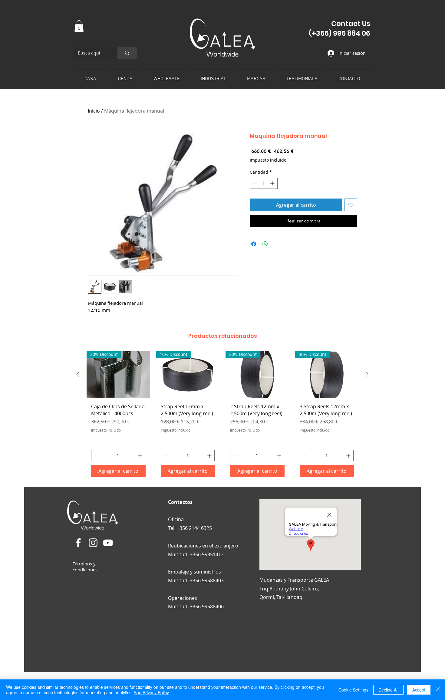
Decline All (388, 690)
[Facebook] (78, 543)
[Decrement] (254, 183)
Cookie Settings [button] (353, 690)
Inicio (94, 110)
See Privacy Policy (151, 692)
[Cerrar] (437, 689)
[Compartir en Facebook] (253, 244)
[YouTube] (108, 543)
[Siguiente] (367, 374)
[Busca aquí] (127, 53)
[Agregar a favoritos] (350, 205)
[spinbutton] (263, 183)
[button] (79, 26)
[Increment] (273, 183)
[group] (222, 416)
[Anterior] (77, 374)
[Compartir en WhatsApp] (265, 244)
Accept (418, 690)
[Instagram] (93, 543)
